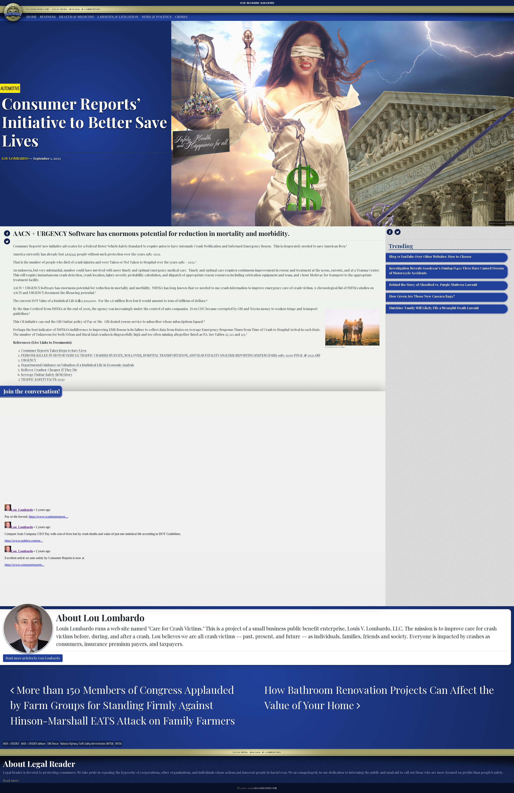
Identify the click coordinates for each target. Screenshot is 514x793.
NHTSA (118, 743)
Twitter (267, 3)
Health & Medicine (76, 17)
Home (31, 17)
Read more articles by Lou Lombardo (33, 658)
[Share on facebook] (6, 233)
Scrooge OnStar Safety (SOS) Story (46, 374)
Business (48, 17)
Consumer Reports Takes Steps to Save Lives (53, 350)
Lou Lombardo (15, 158)
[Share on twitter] (6, 241)
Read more (11, 780)
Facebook (253, 3)
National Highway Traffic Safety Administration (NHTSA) (86, 743)
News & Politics (157, 17)
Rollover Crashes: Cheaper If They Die (49, 370)
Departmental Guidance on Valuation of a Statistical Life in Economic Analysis (77, 365)
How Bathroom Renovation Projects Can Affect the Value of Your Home (379, 697)
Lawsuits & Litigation (117, 17)
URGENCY (28, 360)
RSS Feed (243, 3)
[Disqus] (192, 450)
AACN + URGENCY (11, 743)
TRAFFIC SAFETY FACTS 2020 (43, 379)
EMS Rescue (52, 743)
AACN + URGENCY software (33, 743)
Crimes (181, 17)
